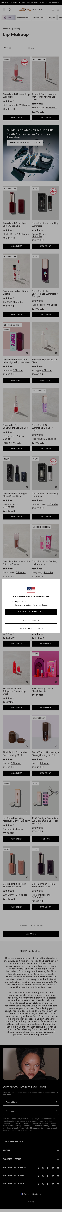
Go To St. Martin (31, 620)
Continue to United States (31, 612)
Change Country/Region (31, 628)
